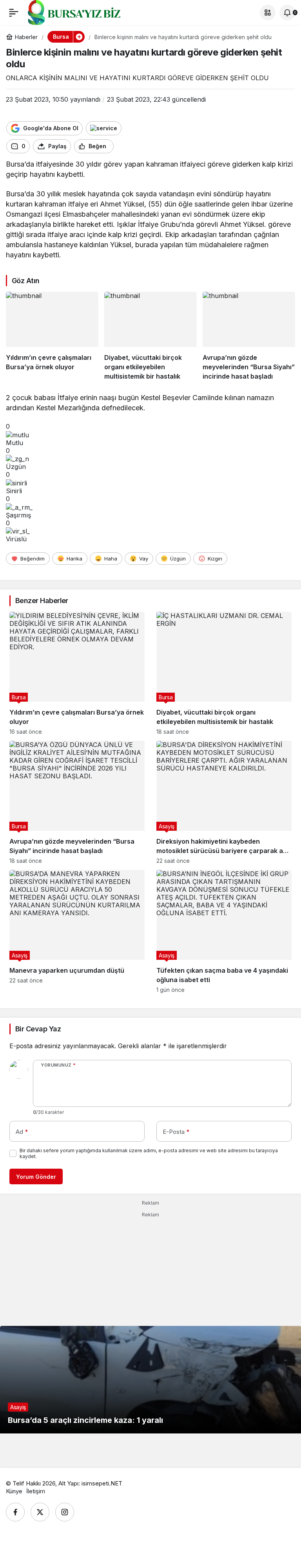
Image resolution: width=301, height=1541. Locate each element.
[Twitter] (40, 1512)
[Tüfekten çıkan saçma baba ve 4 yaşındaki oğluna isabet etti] (224, 931)
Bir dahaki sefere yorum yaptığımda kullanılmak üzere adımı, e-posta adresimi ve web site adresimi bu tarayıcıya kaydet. (149, 1153)
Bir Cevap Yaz (38, 1029)
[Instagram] (64, 1512)
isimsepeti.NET (102, 1483)
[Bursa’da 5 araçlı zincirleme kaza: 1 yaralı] (150, 1379)
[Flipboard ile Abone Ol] (103, 128)
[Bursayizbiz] (86, 12)
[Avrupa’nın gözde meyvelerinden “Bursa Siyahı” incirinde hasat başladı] (249, 336)
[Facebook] (15, 1512)
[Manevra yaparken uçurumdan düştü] (77, 931)
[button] (268, 12)
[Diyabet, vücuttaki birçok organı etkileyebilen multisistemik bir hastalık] (150, 336)
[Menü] (14, 12)
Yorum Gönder (36, 1176)
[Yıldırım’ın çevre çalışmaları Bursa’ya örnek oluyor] (52, 336)
